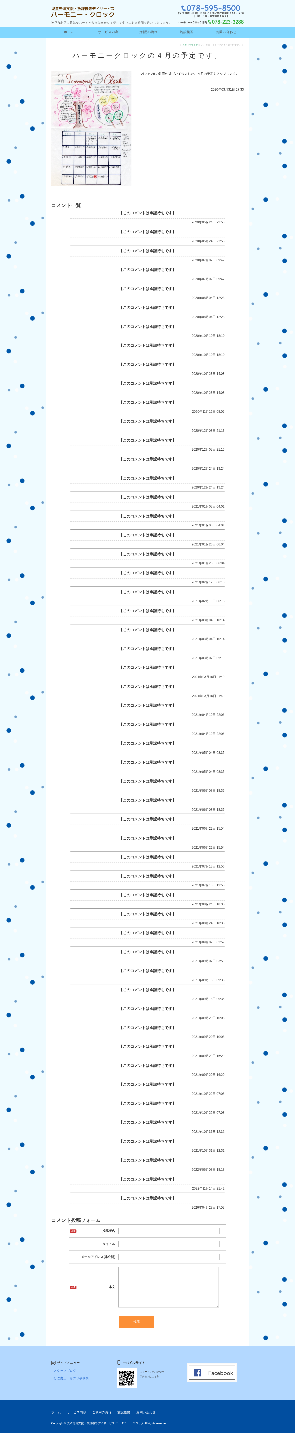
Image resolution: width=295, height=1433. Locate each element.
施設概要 (186, 32)
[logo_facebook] (212, 1378)
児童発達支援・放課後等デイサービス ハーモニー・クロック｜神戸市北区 (84, 10)
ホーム (69, 32)
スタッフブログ (190, 45)
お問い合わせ (226, 32)
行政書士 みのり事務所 (71, 1378)
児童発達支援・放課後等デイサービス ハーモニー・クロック (105, 1423)
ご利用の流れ (147, 32)
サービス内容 (108, 32)
